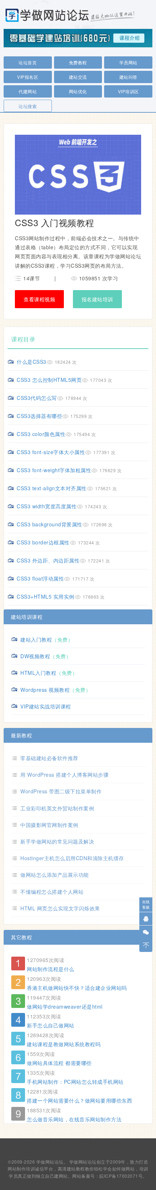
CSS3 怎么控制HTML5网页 (49, 379)
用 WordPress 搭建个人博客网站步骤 (64, 774)
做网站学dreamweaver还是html (65, 1006)
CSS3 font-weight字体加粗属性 (54, 470)
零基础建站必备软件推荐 (49, 758)
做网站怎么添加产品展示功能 (54, 874)
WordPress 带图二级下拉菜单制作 (61, 791)
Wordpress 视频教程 (45, 689)
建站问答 (128, 77)
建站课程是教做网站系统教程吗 (63, 1044)
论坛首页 (28, 62)
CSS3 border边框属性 (43, 542)
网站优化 (78, 91)
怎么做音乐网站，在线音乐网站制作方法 (74, 1119)
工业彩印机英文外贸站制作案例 (57, 808)
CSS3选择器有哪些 (39, 415)
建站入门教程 (36, 639)
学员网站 (128, 62)
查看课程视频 (39, 299)
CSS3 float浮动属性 (40, 578)
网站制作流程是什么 (50, 969)
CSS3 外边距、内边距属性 (48, 560)
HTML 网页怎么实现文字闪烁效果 (60, 908)
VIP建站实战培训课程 (45, 706)
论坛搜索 (28, 106)
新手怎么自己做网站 (50, 1025)
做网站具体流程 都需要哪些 (59, 1062)
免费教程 (78, 62)
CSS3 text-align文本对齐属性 (52, 488)
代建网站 (28, 91)
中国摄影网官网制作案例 (49, 824)
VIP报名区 (27, 77)
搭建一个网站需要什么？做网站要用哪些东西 (79, 1100)
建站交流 (78, 77)
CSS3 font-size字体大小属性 (51, 452)
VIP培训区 (128, 91)
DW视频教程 (35, 656)
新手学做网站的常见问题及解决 (57, 841)
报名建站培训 (97, 299)
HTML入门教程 (38, 672)
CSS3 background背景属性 (49, 524)
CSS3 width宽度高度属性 (47, 506)
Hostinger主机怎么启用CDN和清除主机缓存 (72, 858)
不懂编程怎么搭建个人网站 (51, 891)
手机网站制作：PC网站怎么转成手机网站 (75, 1081)
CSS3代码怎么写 (37, 397)
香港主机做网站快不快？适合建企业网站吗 (77, 987)
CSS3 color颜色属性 (41, 433)
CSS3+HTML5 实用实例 (45, 596)
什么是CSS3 (31, 361)
